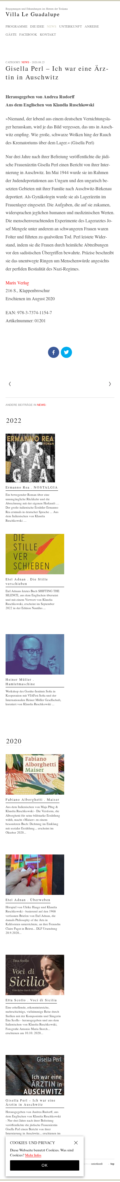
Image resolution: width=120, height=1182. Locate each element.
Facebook (28, 34)
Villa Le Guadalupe (37, 12)
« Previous (109, 384)
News (51, 26)
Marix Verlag (17, 282)
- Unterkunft (96, 1163)
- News (85, 1163)
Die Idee (37, 26)
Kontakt (48, 34)
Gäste (11, 34)
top (110, 1164)
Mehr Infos (33, 1154)
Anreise (92, 26)
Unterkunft (70, 26)
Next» (10, 384)
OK (45, 1165)
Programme (16, 26)
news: (41, 404)
